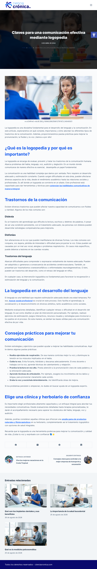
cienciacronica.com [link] (43, 564)
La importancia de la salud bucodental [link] (67, 511)
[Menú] (91, 5)
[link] (94, 35)
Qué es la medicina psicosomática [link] (20, 549)
